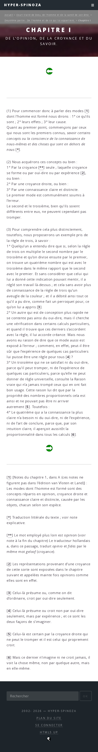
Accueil (9, 14)
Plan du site (49, 718)
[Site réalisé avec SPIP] (49, 739)
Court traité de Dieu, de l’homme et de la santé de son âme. (53, 14)
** (41, 167)
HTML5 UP (49, 732)
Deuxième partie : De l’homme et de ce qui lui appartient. (40, 20)
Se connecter (49, 725)
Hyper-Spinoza (22, 5)
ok (85, 696)
